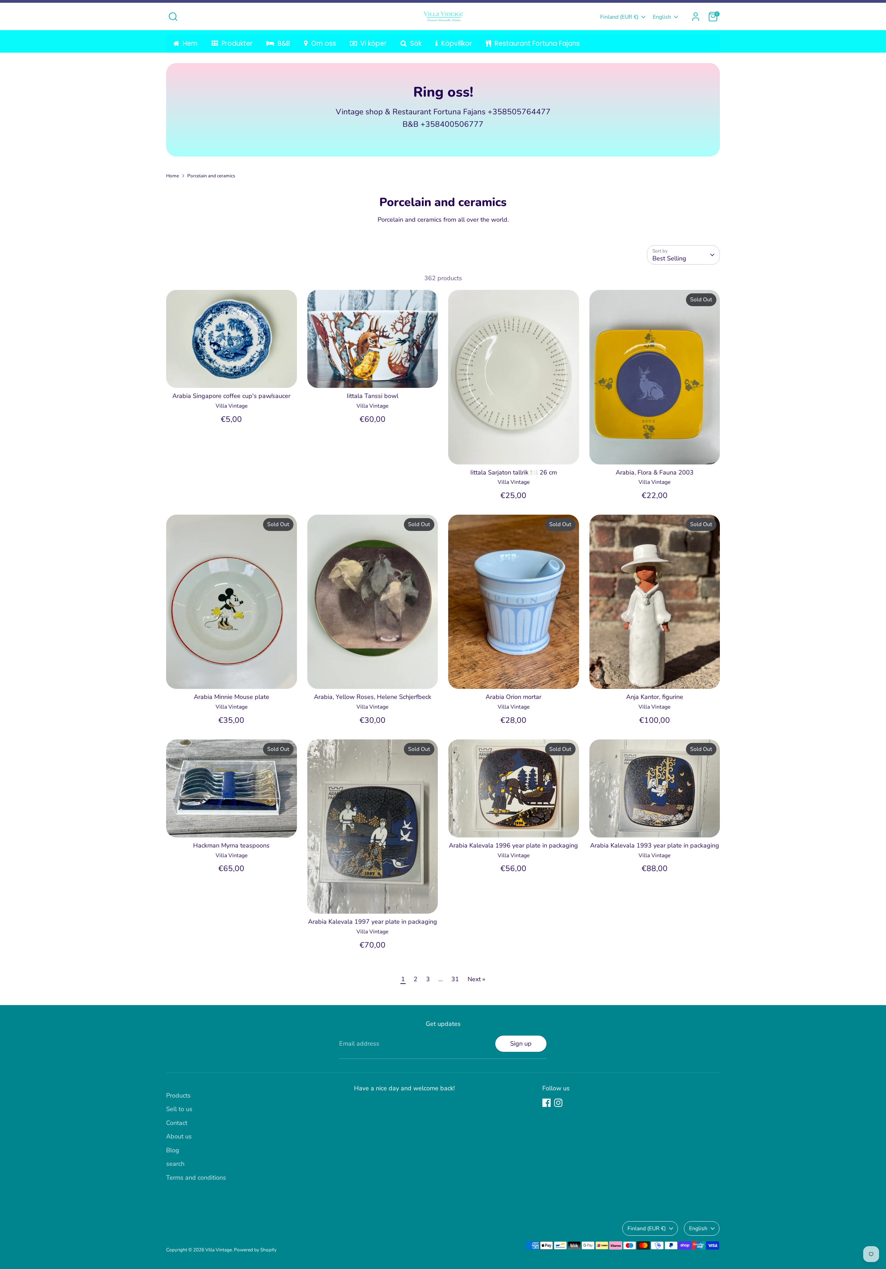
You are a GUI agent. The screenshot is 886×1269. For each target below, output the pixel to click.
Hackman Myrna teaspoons (231, 845)
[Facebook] (546, 1103)
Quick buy (231, 376)
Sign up (521, 1043)
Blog (172, 1150)
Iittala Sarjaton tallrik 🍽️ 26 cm (513, 472)
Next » (476, 979)
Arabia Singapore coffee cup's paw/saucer (231, 396)
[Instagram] (558, 1103)
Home (172, 175)
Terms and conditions (196, 1177)
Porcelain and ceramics (211, 175)
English (662, 17)
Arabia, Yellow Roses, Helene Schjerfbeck (372, 697)
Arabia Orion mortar (513, 697)
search (175, 1164)
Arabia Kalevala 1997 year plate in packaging (372, 921)
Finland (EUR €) (619, 17)
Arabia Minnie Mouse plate (231, 697)
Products (178, 1095)
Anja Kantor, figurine (654, 697)
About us (179, 1136)
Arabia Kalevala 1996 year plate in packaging (513, 845)
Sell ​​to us (179, 1109)
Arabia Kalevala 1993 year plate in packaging (654, 845)
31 (455, 979)
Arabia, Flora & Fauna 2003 (655, 472)
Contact (176, 1123)
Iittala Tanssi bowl (372, 396)
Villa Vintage (218, 1249)
